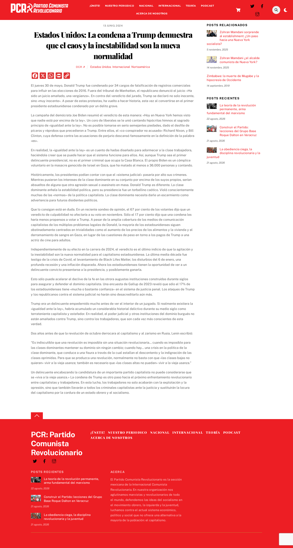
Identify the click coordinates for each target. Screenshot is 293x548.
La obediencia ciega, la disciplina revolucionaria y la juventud (233, 153)
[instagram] (257, 14)
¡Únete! (95, 5)
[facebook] (262, 6)
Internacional (169, 5)
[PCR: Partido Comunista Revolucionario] (39, 13)
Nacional (146, 5)
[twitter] (252, 6)
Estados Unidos (100, 66)
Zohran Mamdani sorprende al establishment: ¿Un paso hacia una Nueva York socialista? (233, 38)
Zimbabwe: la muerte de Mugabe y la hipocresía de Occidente (233, 78)
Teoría (191, 5)
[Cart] (238, 10)
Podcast (207, 5)
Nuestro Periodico (119, 5)
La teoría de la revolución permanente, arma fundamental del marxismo (231, 109)
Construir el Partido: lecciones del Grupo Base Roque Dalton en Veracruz (238, 131)
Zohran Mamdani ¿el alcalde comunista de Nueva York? (240, 60)
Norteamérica (140, 66)
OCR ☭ (80, 66)
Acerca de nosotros (152, 13)
